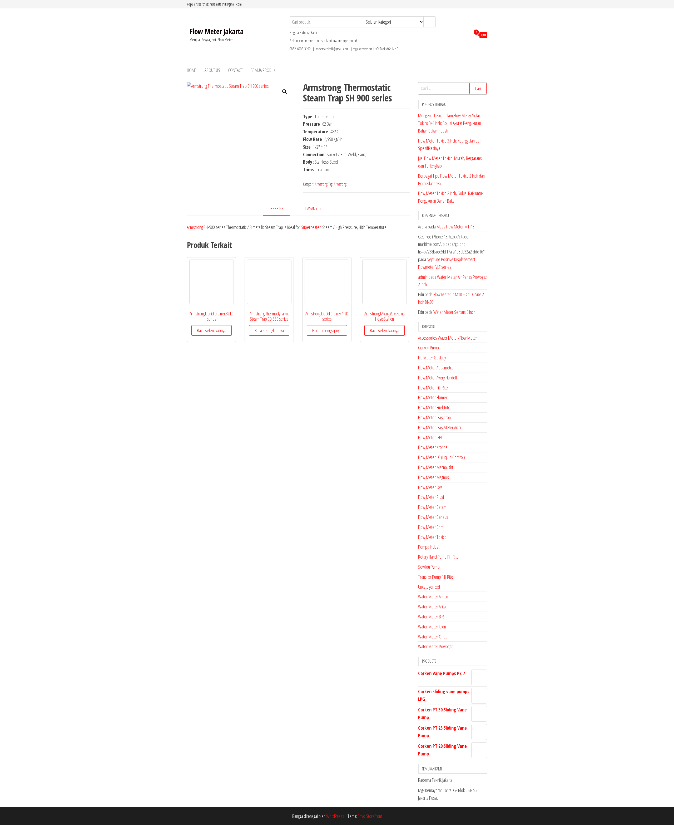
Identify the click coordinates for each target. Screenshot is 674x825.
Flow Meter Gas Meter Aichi (439, 427)
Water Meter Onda (432, 636)
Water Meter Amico (433, 596)
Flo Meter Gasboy (432, 357)
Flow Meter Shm (430, 527)
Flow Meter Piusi (431, 497)
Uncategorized (429, 587)
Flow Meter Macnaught (435, 467)
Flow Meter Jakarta (217, 31)
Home (192, 70)
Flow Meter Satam (432, 507)
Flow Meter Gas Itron (434, 417)
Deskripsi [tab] (276, 208)
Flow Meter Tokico (432, 537)
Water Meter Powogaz (435, 646)
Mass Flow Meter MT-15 (455, 226)
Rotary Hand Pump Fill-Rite (438, 557)
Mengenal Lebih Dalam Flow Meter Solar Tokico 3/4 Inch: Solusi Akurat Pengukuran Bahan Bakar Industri (449, 123)
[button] (284, 91)
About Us (212, 70)
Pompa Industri (430, 547)
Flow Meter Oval (430, 487)
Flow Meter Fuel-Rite (434, 407)
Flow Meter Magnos (433, 477)
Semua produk (263, 70)
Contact (235, 70)
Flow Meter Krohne (433, 447)
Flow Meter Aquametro (436, 367)
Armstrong (321, 184)
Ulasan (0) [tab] (312, 208)
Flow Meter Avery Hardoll (437, 377)
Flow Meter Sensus (433, 517)
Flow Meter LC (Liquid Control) (441, 457)
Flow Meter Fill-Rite (433, 387)
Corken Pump (428, 347)
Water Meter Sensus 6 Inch (454, 312)
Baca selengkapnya (211, 330)
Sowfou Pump (429, 567)
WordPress (335, 816)
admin (423, 277)
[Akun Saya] (465, 34)
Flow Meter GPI (430, 437)
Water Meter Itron (432, 626)
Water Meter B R (431, 616)
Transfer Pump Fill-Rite (435, 577)
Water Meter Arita (432, 606)
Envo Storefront (370, 816)
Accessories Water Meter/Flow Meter (447, 338)
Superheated (311, 227)
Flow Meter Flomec (433, 397)
